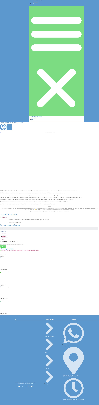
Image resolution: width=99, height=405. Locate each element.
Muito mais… (35, 2)
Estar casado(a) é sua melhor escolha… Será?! (14, 252)
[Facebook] (25, 386)
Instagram (56, 211)
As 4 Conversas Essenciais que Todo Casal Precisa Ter (17, 311)
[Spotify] (31, 386)
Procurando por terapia (36, 116)
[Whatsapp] (22, 386)
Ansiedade (4, 233)
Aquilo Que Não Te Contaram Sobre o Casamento (16, 282)
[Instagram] (28, 386)
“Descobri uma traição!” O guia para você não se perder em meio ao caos (23, 267)
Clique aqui (3, 246)
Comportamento (5, 235)
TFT (3, 239)
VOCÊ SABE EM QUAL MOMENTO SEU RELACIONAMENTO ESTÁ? (24, 296)
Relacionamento (5, 237)
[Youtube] (19, 386)
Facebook (67, 211)
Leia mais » (2, 256)
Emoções (4, 236)
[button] (56, 61)
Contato (34, 4)
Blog (33, 3)
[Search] (98, 228)
